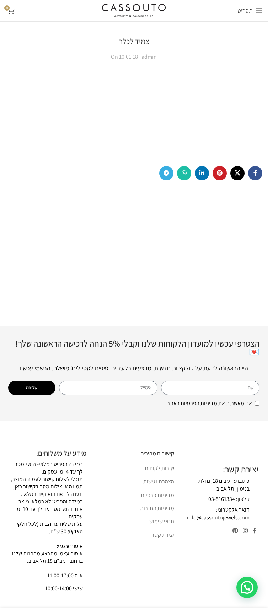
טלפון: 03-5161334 (229, 499)
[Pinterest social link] (220, 173)
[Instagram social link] (245, 530)
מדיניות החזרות (157, 508)
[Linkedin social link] (202, 173)
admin (149, 56)
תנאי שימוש (161, 521)
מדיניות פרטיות (157, 495)
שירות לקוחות (159, 468)
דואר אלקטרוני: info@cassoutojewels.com (218, 513)
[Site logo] (134, 10)
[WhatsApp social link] (184, 173)
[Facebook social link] (255, 173)
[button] (247, 587)
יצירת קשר (162, 535)
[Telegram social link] (166, 173)
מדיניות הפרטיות (199, 403)
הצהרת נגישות (158, 481)
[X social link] (237, 173)
